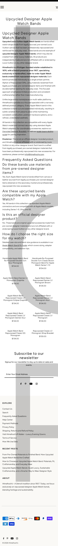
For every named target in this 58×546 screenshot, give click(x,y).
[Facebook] (21, 384)
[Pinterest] (25, 384)
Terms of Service (9, 438)
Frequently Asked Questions (14, 416)
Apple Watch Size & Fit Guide (14, 245)
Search (5, 412)
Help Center (7, 420)
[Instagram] (37, 384)
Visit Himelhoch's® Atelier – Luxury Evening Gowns (23, 434)
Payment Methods (10, 423)
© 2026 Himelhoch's (10, 543)
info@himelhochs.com (34, 154)
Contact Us (7, 409)
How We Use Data (10, 441)
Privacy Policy (8, 427)
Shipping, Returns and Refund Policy (18, 431)
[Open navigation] (11, 7)
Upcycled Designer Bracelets (14, 131)
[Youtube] (31, 384)
